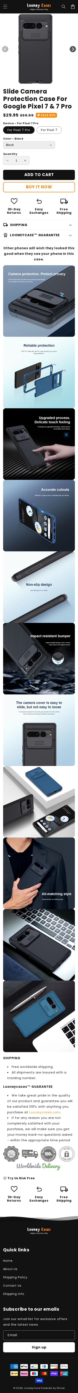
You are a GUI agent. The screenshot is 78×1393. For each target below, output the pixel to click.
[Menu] (5, 6)
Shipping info (13, 1294)
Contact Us (12, 1286)
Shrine (61, 1388)
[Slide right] (73, 49)
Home (8, 1261)
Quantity (10, 154)
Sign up (39, 1347)
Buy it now (39, 187)
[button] (63, 6)
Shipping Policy (15, 1277)
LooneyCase (32, 1388)
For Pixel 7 (49, 130)
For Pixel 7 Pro (18, 130)
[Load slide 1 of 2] (37, 81)
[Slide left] (5, 49)
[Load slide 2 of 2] (41, 81)
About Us (10, 1269)
